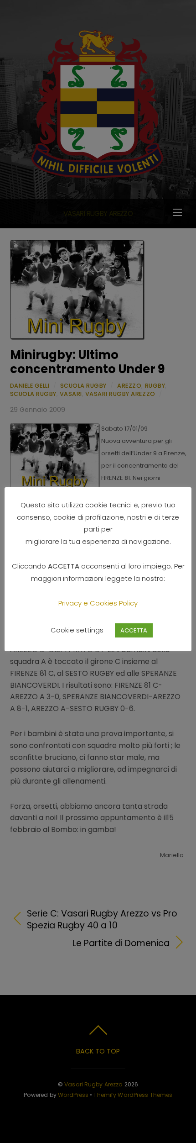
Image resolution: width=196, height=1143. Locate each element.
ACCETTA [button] (133, 630)
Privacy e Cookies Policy (98, 603)
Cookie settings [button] (77, 630)
